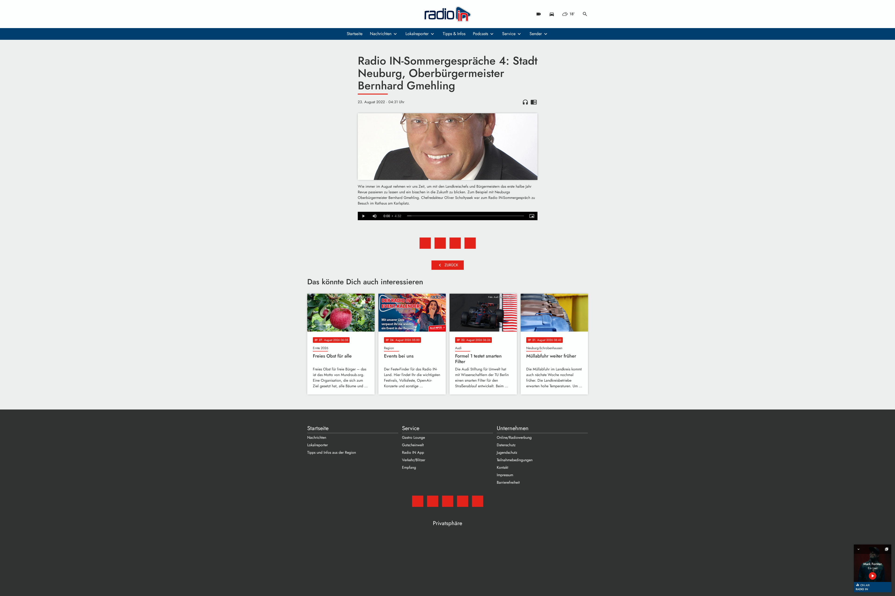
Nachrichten (380, 34)
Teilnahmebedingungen (515, 460)
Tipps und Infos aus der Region (331, 452)
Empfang (409, 467)
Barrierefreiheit (508, 482)
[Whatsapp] (340, 14)
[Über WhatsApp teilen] (455, 243)
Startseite (354, 34)
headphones (525, 102)
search (585, 14)
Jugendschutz (507, 452)
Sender (536, 34)
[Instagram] (330, 14)
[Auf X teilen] (440, 243)
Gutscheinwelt (413, 445)
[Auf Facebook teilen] (425, 243)
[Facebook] (321, 14)
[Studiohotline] (349, 14)
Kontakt (502, 467)
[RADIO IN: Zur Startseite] (447, 14)
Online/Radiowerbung (514, 437)
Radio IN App (413, 452)
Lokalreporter (417, 34)
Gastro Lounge (413, 437)
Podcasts (480, 34)
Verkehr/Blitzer (413, 460)
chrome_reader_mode (533, 102)
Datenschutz (506, 445)
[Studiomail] (312, 14)
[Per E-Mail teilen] (470, 243)
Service (508, 34)
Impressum (505, 475)
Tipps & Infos (454, 34)
